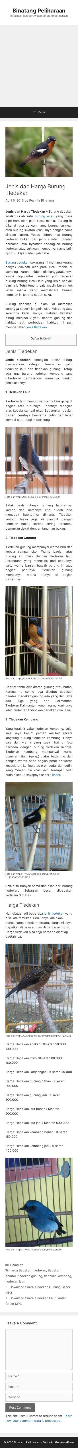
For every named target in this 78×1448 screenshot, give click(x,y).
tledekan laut (14, 1281)
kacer (56, 775)
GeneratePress (65, 1442)
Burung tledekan (17, 262)
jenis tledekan (36, 327)
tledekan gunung (30, 1276)
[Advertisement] (39, 66)
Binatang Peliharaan (39, 10)
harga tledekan (21, 1270)
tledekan (39, 1270)
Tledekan (16, 1265)
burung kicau (44, 216)
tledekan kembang (57, 1276)
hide (47, 338)
